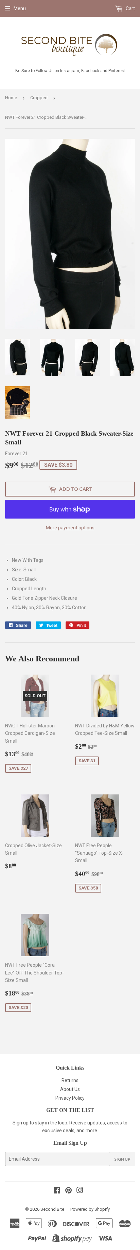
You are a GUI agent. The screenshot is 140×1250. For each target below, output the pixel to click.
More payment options (70, 527)
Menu (20, 8)
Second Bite (52, 1209)
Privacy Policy (70, 1098)
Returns (70, 1080)
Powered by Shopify (90, 1209)
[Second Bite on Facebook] (56, 1191)
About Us (70, 1089)
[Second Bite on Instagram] (79, 1191)
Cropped (39, 97)
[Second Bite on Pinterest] (68, 1191)
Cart (130, 8)
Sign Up (122, 1159)
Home (11, 97)
